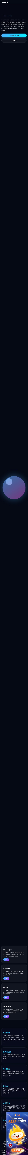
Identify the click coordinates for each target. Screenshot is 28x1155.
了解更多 (14, 40)
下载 (6, 959)
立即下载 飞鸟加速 (14, 35)
